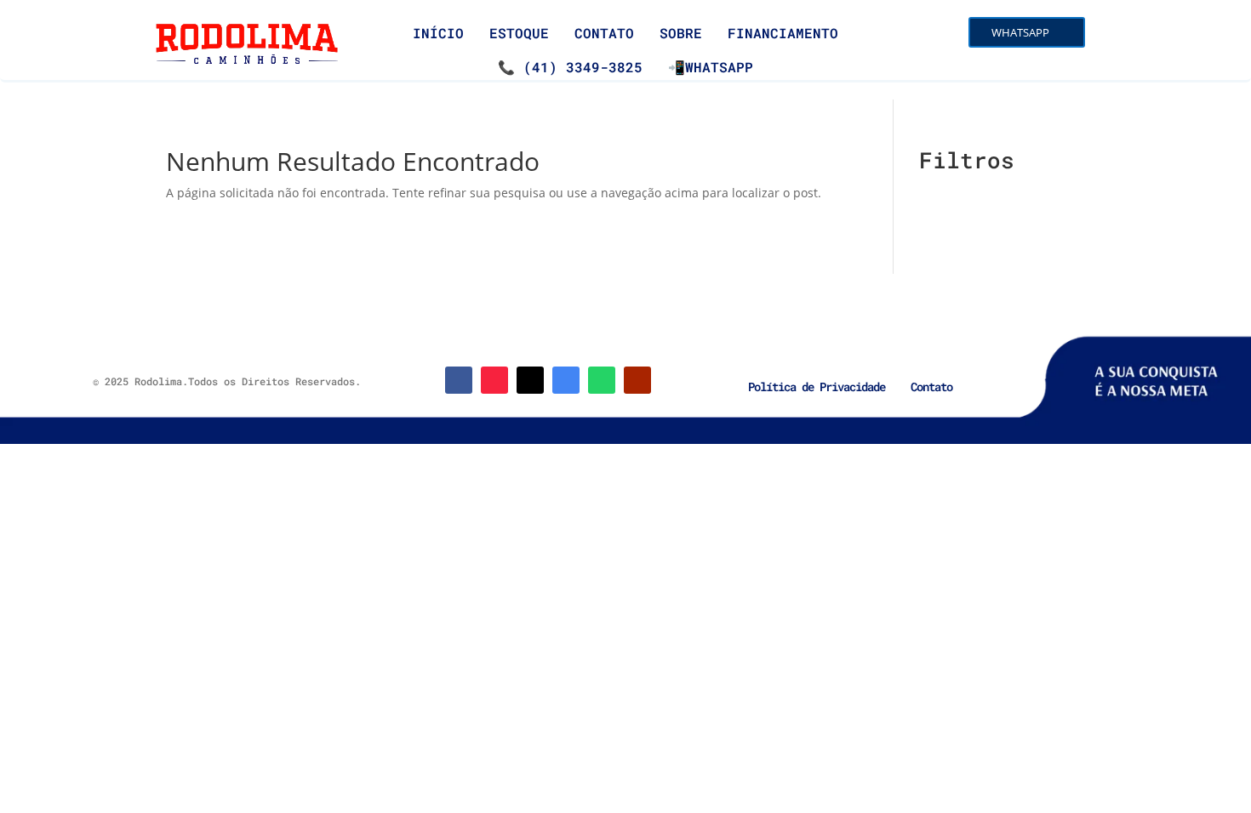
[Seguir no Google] (566, 380)
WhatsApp (1020, 32)
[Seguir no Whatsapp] (601, 380)
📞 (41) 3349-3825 (570, 67)
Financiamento (783, 33)
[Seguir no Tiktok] (530, 380)
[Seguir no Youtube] (637, 380)
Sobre (681, 33)
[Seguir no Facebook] (458, 380)
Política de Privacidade (816, 386)
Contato (604, 33)
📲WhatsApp (710, 67)
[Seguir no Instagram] (494, 380)
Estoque (519, 33)
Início (438, 33)
